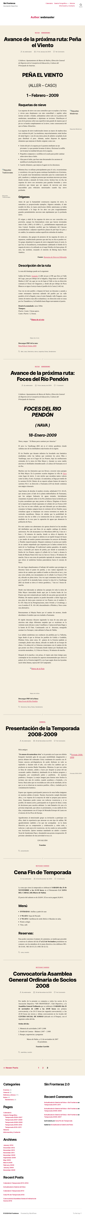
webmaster (28, 52)
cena (22, 952)
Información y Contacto (67, 6)
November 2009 (9, 1155)
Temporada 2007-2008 (13, 1120)
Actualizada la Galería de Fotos (14, 1187)
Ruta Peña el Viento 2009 (27, 346)
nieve (36, 351)
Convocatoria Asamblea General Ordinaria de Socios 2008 (42, 979)
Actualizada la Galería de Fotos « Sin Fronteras (60, 1102)
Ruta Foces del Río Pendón (28, 701)
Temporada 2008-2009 (13, 1122)
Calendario (49, 3)
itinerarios (31, 351)
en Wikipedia (55, 257)
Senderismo (45, 33)
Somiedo (35, 276)
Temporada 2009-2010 (13, 1125)
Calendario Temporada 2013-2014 (15, 1183)
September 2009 (9, 1158)
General (42, 722)
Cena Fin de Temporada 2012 (13, 1195)
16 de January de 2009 (44, 385)
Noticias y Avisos (42, 866)
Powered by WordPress (29, 1213)
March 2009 (7, 1162)
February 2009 (8, 1165)
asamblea (24, 1052)
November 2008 (9, 1170)
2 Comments (61, 879)
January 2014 (8, 1145)
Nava (65, 473)
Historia (72, 3)
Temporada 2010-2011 (13, 1127)
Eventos (6, 1090)
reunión (26, 952)
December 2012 (9, 1148)
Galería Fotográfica (60, 3)
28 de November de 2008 (44, 741)
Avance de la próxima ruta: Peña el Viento (42, 42)
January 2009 (8, 1167)
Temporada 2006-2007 (13, 1117)
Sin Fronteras (9, 3)
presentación (25, 851)
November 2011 (9, 1153)
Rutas (37, 33)
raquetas (41, 351)
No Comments (60, 52)
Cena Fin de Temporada (42, 872)
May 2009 (7, 1160)
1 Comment (59, 385)
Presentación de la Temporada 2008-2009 (42, 731)
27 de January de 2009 (43, 52)
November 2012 (9, 1150)
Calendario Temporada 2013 (13, 1191)
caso (25, 351)
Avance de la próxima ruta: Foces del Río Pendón (42, 376)
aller (22, 351)
